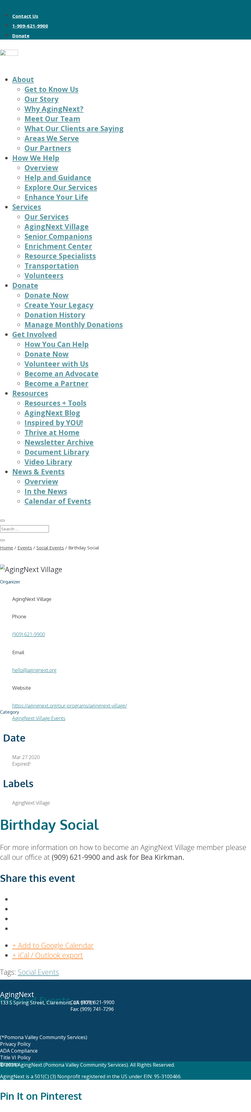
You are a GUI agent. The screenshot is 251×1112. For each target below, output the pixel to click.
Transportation (51, 266)
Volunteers (43, 275)
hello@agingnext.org (34, 670)
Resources (30, 393)
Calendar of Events (57, 501)
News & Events (38, 471)
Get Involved (34, 334)
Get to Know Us (51, 89)
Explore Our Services (60, 187)
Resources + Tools (55, 403)
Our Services (46, 217)
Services (26, 207)
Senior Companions (58, 236)
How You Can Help (56, 344)
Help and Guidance (57, 177)
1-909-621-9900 (30, 26)
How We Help (35, 158)
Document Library (56, 452)
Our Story (41, 99)
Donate (20, 35)
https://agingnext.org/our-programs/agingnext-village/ (69, 705)
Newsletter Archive (59, 442)
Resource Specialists (60, 256)
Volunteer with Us (56, 364)
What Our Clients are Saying (74, 128)
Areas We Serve (51, 138)
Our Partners (47, 148)
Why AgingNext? (54, 109)
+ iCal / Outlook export (47, 955)
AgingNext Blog (52, 413)
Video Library (48, 462)
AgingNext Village (56, 226)
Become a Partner (56, 383)
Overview (41, 168)
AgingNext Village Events (38, 718)
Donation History (54, 315)
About (23, 79)
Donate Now (46, 295)
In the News (45, 491)
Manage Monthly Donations (73, 324)
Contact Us (25, 16)
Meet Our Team (52, 118)
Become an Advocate (61, 373)
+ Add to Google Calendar (53, 945)
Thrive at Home (52, 432)
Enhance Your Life (56, 197)
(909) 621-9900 (28, 634)
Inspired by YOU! (53, 422)
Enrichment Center (58, 246)
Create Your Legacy (58, 305)
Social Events (38, 972)
